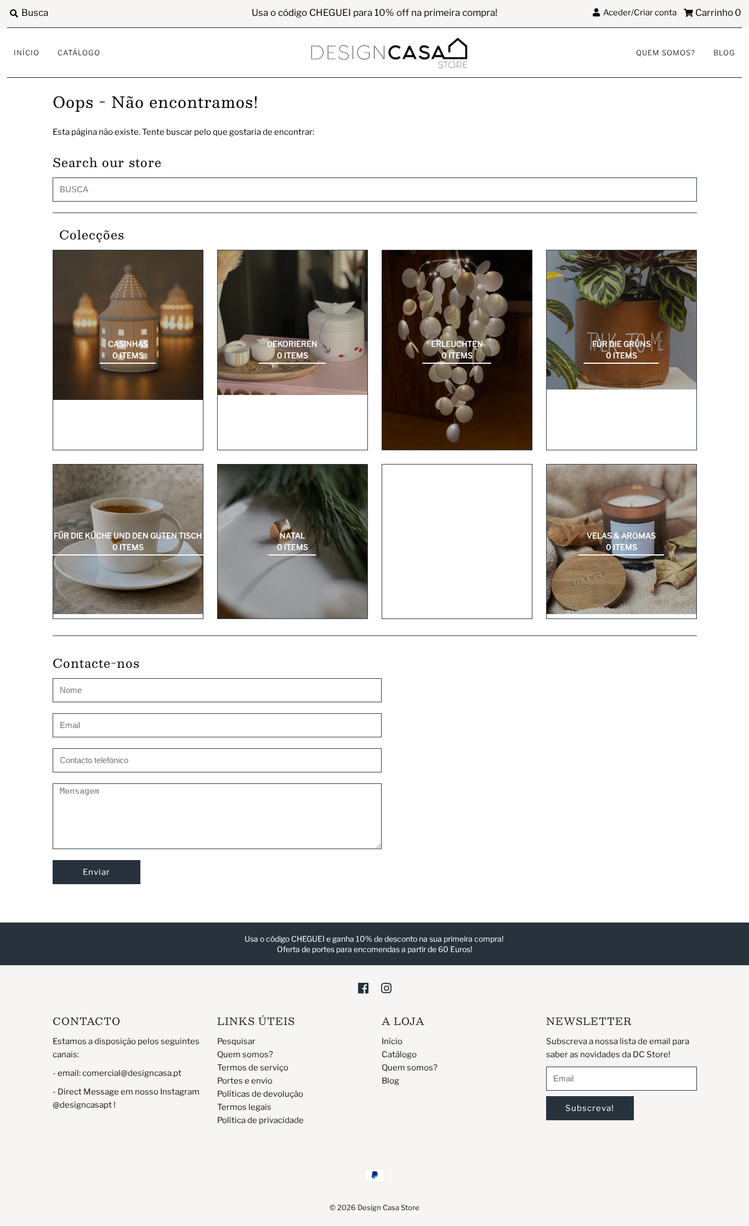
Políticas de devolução (260, 1094)
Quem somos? (665, 52)
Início (26, 52)
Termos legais (244, 1107)
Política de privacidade (260, 1120)
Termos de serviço (252, 1068)
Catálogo (79, 52)
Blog (724, 52)
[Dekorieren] (292, 322)
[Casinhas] (128, 325)
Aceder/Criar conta (638, 13)
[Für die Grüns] (621, 319)
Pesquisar (236, 1041)
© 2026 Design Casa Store (374, 1207)
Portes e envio (245, 1081)
